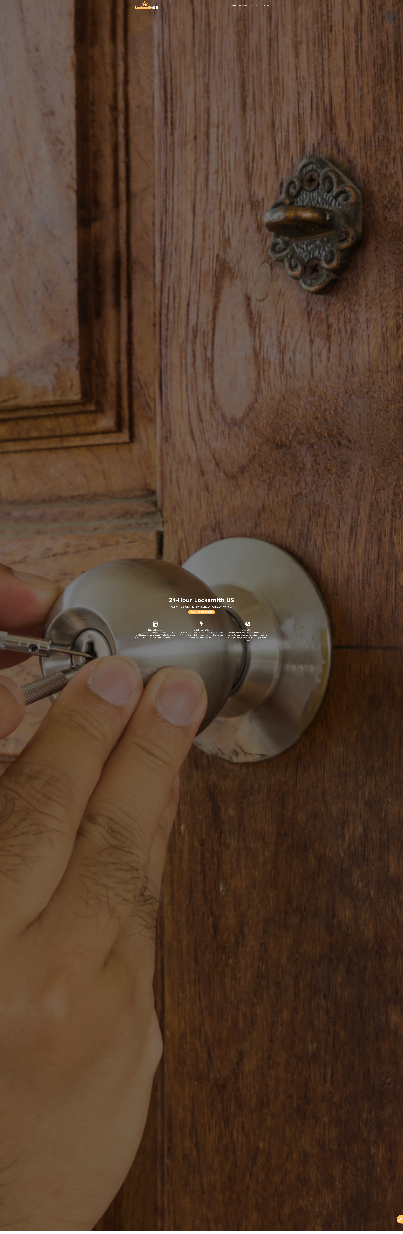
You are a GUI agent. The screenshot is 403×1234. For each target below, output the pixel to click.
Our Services (243, 5)
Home (233, 5)
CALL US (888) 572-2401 (202, 612)
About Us (254, 5)
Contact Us (264, 5)
